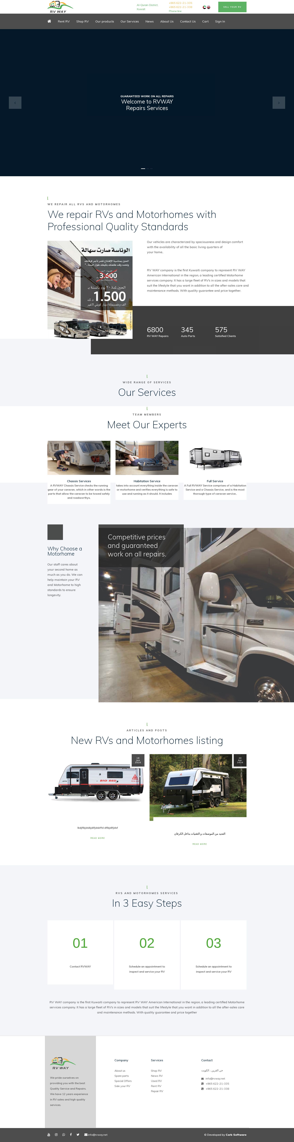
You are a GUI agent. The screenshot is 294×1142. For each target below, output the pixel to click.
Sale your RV (122, 1086)
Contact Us (188, 21)
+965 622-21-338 (180, 7)
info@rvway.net (215, 1078)
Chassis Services (79, 481)
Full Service (215, 481)
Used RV (156, 1081)
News (149, 21)
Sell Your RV (232, 7)
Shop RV (156, 1070)
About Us (167, 21)
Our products (104, 21)
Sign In (220, 21)
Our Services (130, 21)
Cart (205, 21)
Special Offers (123, 1081)
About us (120, 1070)
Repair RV (157, 1091)
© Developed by (225, 1134)
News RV (157, 1075)
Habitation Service (147, 481)
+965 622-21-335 (180, 3)
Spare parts (122, 1075)
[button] (15, 103)
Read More (98, 838)
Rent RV (64, 21)
